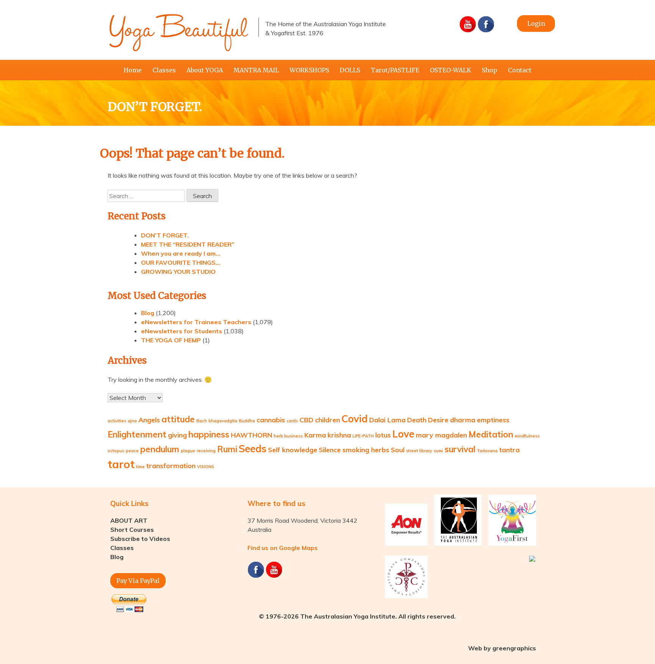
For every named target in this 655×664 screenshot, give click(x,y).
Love (403, 434)
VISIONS (205, 466)
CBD (306, 420)
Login (536, 23)
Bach (201, 420)
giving (177, 435)
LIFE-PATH (363, 436)
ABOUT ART (128, 520)
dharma (462, 420)
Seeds (252, 448)
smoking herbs (365, 449)
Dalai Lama (387, 420)
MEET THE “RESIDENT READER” (187, 244)
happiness (208, 434)
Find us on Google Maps (283, 548)
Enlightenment (137, 434)
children (327, 420)
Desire (438, 420)
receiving (206, 450)
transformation (171, 465)
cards (292, 420)
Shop (489, 70)
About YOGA (204, 70)
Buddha (247, 420)
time (140, 466)
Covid (355, 418)
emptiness (493, 420)
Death (416, 420)
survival (460, 449)
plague (188, 450)
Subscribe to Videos (140, 538)
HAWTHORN (251, 435)
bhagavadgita (222, 420)
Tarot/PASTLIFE (395, 70)
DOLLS (350, 70)
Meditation (491, 434)
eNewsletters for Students (181, 331)
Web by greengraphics (502, 648)
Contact (519, 70)
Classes (164, 70)
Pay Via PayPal (138, 580)
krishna (339, 435)
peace (132, 450)
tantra (509, 449)
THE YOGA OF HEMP (171, 340)
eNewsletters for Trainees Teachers (196, 322)
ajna (132, 420)
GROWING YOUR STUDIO (178, 271)
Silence (330, 449)
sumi (438, 450)
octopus (116, 450)
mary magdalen (441, 435)
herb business (288, 436)
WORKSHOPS (309, 70)
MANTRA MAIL (256, 70)
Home (133, 70)
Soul (397, 449)
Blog (147, 313)
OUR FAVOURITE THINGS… (180, 262)
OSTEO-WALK (450, 70)
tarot (121, 464)
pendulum (159, 449)
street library (419, 450)
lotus (383, 435)
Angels (149, 420)
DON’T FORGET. (165, 235)
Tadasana (487, 450)
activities (117, 420)
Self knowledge (292, 449)
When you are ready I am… (180, 253)
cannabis (271, 420)
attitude (178, 419)
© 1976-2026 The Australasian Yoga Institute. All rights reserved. (357, 616)
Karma (315, 435)
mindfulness (527, 436)
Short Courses (132, 529)
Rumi (227, 449)
